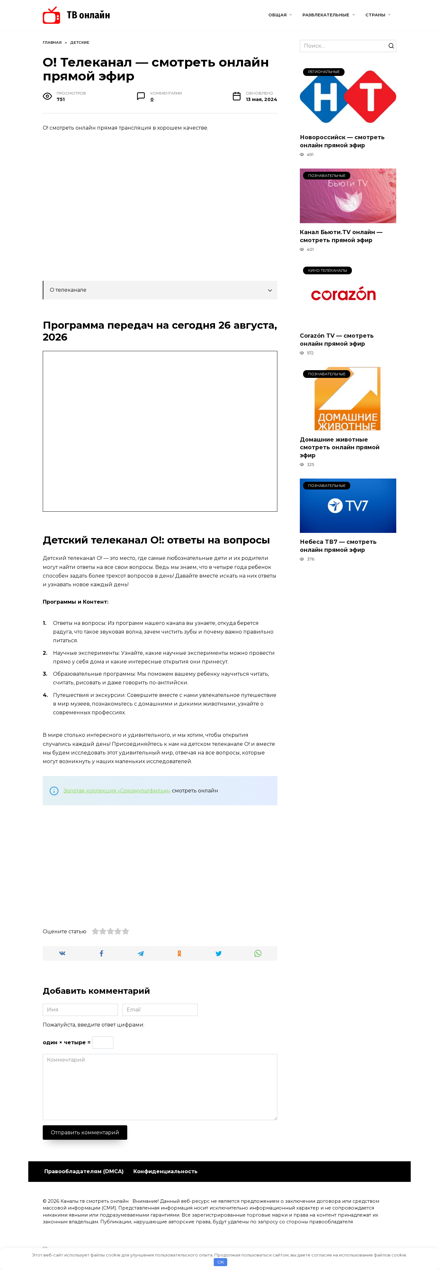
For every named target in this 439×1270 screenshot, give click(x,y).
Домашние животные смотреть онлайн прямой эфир (340, 447)
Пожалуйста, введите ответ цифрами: (93, 1025)
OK (220, 1262)
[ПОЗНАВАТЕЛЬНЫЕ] (348, 219)
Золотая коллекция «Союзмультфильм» (117, 791)
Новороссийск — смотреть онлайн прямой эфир (342, 141)
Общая (277, 15)
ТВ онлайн (88, 15)
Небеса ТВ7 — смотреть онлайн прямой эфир (338, 545)
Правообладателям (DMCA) (84, 1171)
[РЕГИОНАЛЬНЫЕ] (348, 124)
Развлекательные (325, 15)
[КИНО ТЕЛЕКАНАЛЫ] (348, 323)
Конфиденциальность (165, 1171)
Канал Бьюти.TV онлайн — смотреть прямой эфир (341, 236)
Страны (375, 15)
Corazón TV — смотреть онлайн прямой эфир (337, 339)
